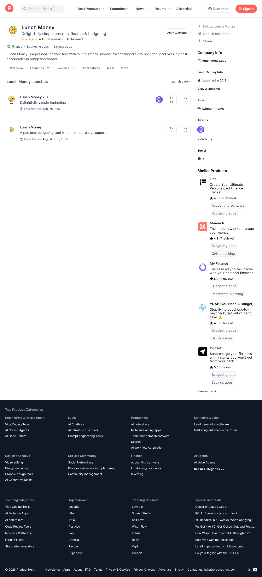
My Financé (219, 263)
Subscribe (220, 9)
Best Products (89, 9)
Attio (72, 520)
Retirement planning (227, 294)
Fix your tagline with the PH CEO (217, 553)
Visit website (177, 33)
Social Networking (80, 462)
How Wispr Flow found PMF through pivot (223, 533)
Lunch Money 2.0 (34, 97)
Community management (85, 474)
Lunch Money (31, 127)
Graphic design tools (19, 474)
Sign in (248, 9)
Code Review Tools (18, 526)
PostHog (74, 526)
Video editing (14, 462)
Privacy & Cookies (118, 569)
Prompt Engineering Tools (85, 436)
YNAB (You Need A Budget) (232, 304)
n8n (71, 513)
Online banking (223, 253)
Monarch (217, 223)
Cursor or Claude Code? (211, 506)
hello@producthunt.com (220, 569)
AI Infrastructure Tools (83, 430)
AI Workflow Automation (147, 447)
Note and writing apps (146, 430)
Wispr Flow (139, 526)
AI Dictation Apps (17, 513)
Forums (160, 9)
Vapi (71, 533)
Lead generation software (211, 424)
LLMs (72, 417)
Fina (213, 179)
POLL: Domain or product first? (216, 513)
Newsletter (52, 569)
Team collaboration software (150, 436)
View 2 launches (209, 88)
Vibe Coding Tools (17, 424)
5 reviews (55, 39)
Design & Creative (17, 455)
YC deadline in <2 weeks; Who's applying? (223, 520)
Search (136, 441)
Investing (137, 474)
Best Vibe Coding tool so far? (214, 539)
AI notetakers (140, 424)
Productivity (140, 417)
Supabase (75, 553)
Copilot (215, 348)
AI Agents (201, 455)
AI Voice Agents (204, 462)
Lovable (74, 506)
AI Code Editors (15, 436)
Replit (136, 539)
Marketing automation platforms (215, 430)
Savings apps (62, 46)
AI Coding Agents (17, 430)
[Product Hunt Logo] (9, 8)
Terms (98, 569)
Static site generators (19, 546)
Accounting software (228, 205)
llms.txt (179, 569)
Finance (17, 46)
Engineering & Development (25, 417)
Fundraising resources (146, 468)
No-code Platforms (18, 533)
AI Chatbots (76, 424)
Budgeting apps (38, 46)
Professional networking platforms (91, 468)
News (140, 9)
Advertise (184, 9)
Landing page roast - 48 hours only (219, 546)
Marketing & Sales (206, 417)
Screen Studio (141, 513)
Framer (136, 533)
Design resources (17, 468)
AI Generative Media (19, 479)
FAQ (88, 569)
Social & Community (82, 455)
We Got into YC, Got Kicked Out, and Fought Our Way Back (225, 527)
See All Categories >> (209, 469)
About (78, 569)
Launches (118, 9)
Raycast (74, 546)
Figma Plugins (14, 539)
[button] (124, 68)
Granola (74, 539)
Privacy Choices (144, 569)
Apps (66, 569)
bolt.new (138, 520)
